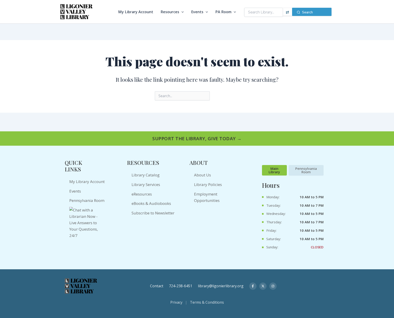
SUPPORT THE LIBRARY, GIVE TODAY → (197, 138)
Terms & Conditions (207, 302)
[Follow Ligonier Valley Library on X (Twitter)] (263, 286)
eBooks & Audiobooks (151, 203)
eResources (142, 194)
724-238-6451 (180, 285)
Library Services (146, 184)
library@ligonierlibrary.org (221, 285)
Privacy (176, 302)
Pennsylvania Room (86, 200)
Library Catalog (146, 175)
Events (197, 11)
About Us (202, 175)
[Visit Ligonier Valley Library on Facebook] (253, 286)
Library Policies (208, 184)
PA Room (223, 11)
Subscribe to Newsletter (153, 213)
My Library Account (135, 11)
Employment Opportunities (207, 197)
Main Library (274, 170)
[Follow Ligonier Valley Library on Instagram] (273, 286)
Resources (170, 11)
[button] (181, 12)
